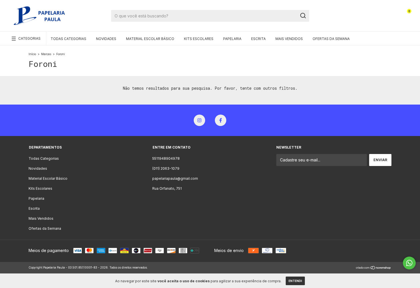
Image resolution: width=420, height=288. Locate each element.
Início (32, 54)
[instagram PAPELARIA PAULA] (199, 120)
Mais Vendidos (289, 39)
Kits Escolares (198, 39)
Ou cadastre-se (376, 18)
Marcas (46, 54)
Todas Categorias (68, 39)
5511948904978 (166, 158)
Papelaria (232, 39)
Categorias (29, 38)
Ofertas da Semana (331, 39)
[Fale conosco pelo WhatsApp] (409, 263)
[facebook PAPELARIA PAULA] (220, 120)
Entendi (295, 281)
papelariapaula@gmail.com (175, 178)
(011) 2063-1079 (165, 168)
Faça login (381, 13)
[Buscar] (302, 16)
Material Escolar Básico (150, 39)
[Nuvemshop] (373, 268)
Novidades (106, 39)
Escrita (258, 39)
